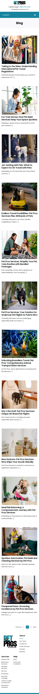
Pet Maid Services (4, 667)
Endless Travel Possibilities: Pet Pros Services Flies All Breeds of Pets (19, 214)
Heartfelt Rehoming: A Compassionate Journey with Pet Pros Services (19, 510)
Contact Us (23, 644)
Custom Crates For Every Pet (6, 682)
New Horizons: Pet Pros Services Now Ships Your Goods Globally (18, 460)
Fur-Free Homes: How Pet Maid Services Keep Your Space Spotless (19, 118)
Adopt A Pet (5, 659)
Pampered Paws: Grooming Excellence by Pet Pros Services (17, 607)
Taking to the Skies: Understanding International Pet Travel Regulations (19, 69)
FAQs (15, 659)
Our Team (23, 641)
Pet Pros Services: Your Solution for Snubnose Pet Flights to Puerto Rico (19, 313)
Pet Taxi (3, 671)
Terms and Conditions (16, 663)
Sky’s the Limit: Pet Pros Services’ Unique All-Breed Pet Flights (18, 412)
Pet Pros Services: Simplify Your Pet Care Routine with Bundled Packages (19, 264)
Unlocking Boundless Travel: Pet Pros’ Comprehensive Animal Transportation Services (18, 363)
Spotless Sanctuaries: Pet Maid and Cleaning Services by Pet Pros (19, 559)
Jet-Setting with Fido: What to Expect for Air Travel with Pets (17, 166)
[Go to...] (20, 14)
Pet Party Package (4, 677)
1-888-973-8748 (24, 7)
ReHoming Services (4, 663)
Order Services (25, 646)
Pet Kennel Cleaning (4, 686)
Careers (22, 649)
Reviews (22, 652)
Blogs (21, 638)
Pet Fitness (4, 674)
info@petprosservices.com (20, 9)
